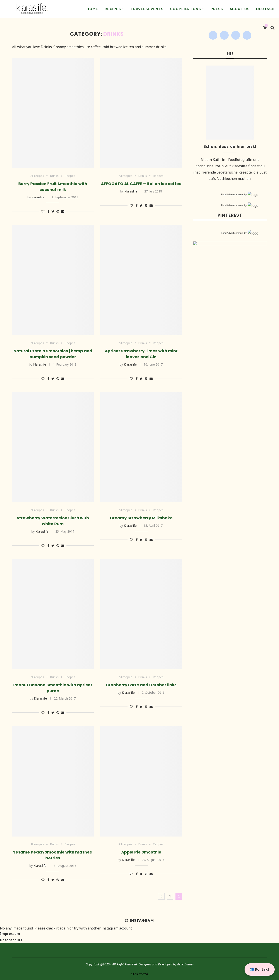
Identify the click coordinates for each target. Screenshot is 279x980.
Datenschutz (11, 940)
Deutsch (265, 9)
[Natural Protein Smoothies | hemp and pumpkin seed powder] (53, 280)
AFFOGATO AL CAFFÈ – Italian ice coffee (141, 183)
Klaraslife (38, 197)
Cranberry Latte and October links (141, 685)
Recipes (113, 9)
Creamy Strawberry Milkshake (141, 518)
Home (92, 9)
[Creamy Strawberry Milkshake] (141, 447)
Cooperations (185, 9)
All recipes (37, 176)
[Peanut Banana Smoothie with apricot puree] (53, 614)
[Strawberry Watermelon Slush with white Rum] (53, 447)
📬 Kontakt (259, 969)
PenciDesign (185, 964)
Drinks (54, 176)
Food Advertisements (232, 194)
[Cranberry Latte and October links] (141, 614)
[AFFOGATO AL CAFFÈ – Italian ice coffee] (141, 113)
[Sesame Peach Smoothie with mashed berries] (53, 781)
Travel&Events (147, 9)
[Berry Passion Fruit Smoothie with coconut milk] (53, 113)
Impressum (10, 933)
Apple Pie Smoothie (141, 852)
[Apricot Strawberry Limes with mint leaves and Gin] (141, 280)
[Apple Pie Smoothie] (141, 781)
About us (240, 9)
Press (217, 9)
